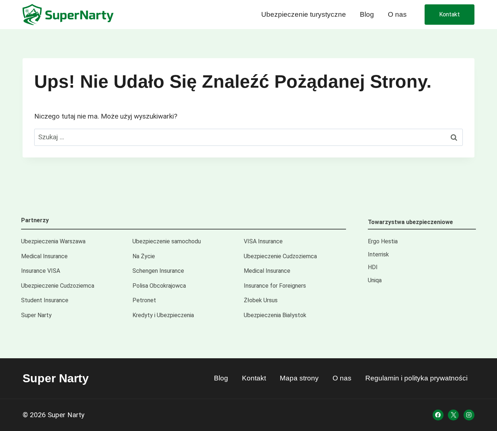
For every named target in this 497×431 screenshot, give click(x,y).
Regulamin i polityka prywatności (416, 378)
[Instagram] (469, 415)
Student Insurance (44, 300)
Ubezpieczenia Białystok (275, 315)
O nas (397, 14)
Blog (367, 14)
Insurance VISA (40, 270)
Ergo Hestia (383, 241)
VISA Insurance (263, 241)
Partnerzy (35, 220)
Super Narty (36, 315)
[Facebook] (438, 415)
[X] (453, 415)
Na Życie (143, 256)
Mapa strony (299, 378)
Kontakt (449, 14)
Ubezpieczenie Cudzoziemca (280, 256)
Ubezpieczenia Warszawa (53, 241)
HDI (373, 267)
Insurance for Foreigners (275, 285)
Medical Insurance (44, 256)
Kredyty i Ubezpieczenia (163, 315)
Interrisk (378, 254)
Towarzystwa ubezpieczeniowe (410, 222)
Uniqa (375, 280)
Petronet (144, 300)
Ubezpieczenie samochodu (166, 241)
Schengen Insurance (158, 270)
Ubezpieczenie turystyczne (303, 14)
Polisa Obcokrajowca (159, 285)
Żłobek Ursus (261, 300)
